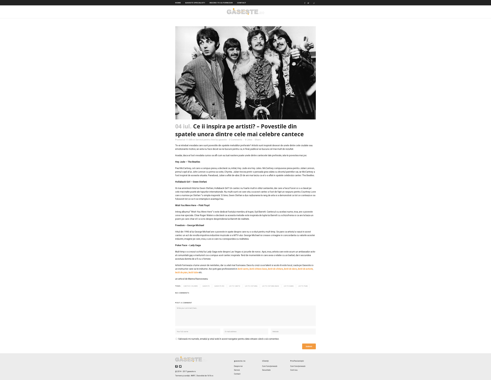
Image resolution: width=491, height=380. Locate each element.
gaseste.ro (219, 286)
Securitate (266, 370)
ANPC (193, 376)
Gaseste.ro (245, 11)
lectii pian (303, 286)
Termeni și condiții (182, 376)
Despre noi (238, 366)
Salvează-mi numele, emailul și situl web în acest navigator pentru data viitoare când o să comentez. (228, 338)
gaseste (222, 139)
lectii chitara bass (270, 286)
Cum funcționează (269, 366)
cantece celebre (190, 286)
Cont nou (294, 370)
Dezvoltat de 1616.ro (205, 376)
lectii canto (234, 286)
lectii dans (289, 286)
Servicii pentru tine (205, 139)
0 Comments (235, 139)
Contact (237, 374)
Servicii (237, 370)
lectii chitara (251, 286)
